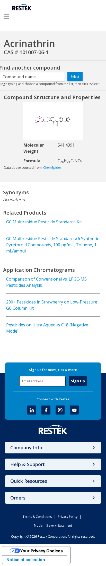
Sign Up (78, 380)
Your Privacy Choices (41, 550)
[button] (6, 17)
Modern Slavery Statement (53, 525)
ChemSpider (52, 167)
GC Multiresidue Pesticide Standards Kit (44, 222)
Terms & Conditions (37, 516)
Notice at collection (25, 559)
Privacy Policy (67, 516)
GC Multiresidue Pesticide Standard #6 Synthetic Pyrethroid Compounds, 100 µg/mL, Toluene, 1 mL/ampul (52, 245)
